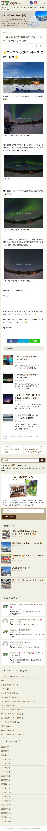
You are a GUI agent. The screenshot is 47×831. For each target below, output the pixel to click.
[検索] (42, 460)
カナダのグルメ (7, 697)
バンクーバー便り (15, 7)
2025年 (4, 751)
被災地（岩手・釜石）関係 (11, 734)
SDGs (3, 680)
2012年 (4, 805)
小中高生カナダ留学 (8, 722)
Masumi (13, 604)
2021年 (4, 767)
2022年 (4, 763)
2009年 (4, 817)
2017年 (4, 784)
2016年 (4, 788)
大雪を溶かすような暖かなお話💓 (29, 619)
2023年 (4, 759)
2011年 (4, 809)
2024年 (4, 755)
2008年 (4, 821)
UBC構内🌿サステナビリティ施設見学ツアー (34, 449)
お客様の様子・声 (8, 685)
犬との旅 (4, 726)
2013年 (4, 800)
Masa (12, 619)
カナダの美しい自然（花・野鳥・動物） (16, 701)
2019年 (4, 776)
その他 (3, 689)
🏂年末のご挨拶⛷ (25, 630)
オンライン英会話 (8, 693)
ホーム (6, 7)
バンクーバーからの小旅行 (11, 709)
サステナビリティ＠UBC (12, 449)
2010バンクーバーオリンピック (13, 676)
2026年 (4, 747)
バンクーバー (6, 705)
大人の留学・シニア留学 (10, 718)
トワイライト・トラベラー (12, 3)
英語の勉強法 (6, 730)
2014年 (4, 796)
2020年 (4, 771)
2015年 (4, 792)
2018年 (4, 780)
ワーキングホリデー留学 (10, 713)
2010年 (4, 813)
